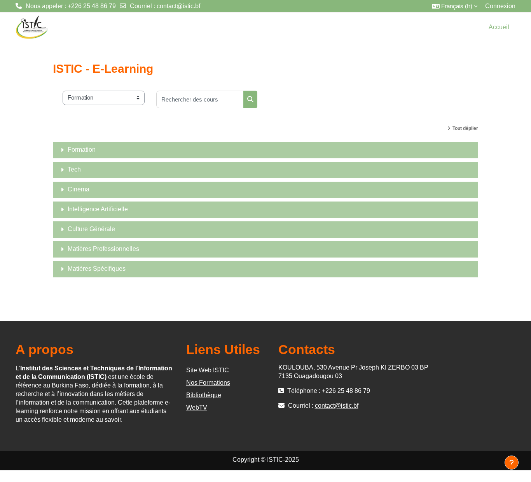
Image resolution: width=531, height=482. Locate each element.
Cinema (78, 189)
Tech (74, 169)
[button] (454, 6)
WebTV (196, 407)
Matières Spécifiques (97, 268)
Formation (82, 149)
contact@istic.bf (178, 6)
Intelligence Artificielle (98, 209)
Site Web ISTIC (207, 370)
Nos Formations (208, 382)
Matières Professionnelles (103, 248)
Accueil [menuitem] (499, 27)
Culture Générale (91, 229)
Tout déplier (465, 128)
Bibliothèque (203, 395)
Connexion (500, 6)
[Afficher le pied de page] (512, 463)
